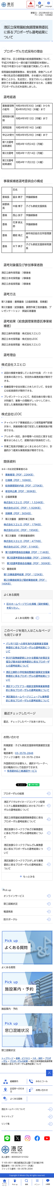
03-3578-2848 (24, 753)
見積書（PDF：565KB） (18, 513)
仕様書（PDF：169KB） (18, 480)
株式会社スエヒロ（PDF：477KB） (23, 541)
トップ (4, 1184)
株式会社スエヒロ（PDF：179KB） (23, 524)
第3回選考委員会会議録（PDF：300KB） (29, 563)
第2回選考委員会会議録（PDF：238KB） (29, 558)
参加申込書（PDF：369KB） (21, 491)
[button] (31, 4)
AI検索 (48, 1184)
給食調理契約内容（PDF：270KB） (24, 486)
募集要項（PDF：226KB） (20, 475)
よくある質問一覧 (24, 618)
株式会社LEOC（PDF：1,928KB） (23, 508)
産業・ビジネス (23, 1058)
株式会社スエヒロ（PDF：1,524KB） (24, 502)
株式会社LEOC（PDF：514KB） (21, 547)
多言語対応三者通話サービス (22, 771)
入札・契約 (37, 1058)
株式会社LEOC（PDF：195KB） (21, 530)
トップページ (7, 1058)
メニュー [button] (37, 1184)
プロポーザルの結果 (19, 1061)
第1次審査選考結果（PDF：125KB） (24, 574)
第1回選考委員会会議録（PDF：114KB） (27, 552)
